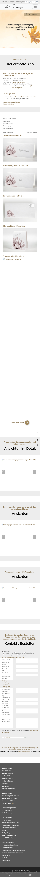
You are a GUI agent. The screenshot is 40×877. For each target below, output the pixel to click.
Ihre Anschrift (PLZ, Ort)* (5, 667)
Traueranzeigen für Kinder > (11, 796)
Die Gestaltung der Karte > (10, 825)
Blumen (19, 82)
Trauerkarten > (6, 771)
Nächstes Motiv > (32, 132)
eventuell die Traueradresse (6, 713)
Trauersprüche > (9, 94)
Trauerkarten (12, 25)
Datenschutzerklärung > (9, 835)
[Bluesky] (37, 1)
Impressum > (6, 860)
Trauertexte (20, 30)
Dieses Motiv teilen (17, 423)
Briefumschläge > (7, 781)
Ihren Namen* (6, 660)
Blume (14, 82)
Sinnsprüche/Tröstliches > (10, 801)
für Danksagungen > (8, 813)
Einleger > (5, 783)
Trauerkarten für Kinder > (10, 798)
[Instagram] (29, 1)
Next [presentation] (34, 472)
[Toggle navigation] (35, 6)
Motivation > (6, 855)
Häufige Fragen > (7, 833)
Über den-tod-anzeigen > (10, 845)
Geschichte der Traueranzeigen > (12, 853)
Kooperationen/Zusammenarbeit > (13, 850)
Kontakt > (5, 858)
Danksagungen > (7, 778)
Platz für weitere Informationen (6, 720)
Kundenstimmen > (8, 847)
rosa (23, 82)
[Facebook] (26, 1)
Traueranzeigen (25, 25)
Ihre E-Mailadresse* (5, 671)
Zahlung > (5, 830)
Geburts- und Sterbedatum (5, 700)
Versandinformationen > (9, 827)
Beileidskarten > (8, 803)
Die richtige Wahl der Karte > (11, 822)
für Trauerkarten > (7, 810)
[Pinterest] (33, 1)
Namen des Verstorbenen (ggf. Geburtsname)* (6, 694)
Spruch (4, 710)
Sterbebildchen (26, 27)
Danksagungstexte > (8, 788)
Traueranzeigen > (7, 773)
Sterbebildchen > (7, 776)
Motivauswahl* (6, 689)
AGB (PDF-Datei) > (7, 838)
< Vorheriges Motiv (8, 132)
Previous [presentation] (3, 472)
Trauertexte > (6, 786)
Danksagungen (12, 27)
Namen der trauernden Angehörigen (5, 705)
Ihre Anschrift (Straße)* (5, 663)
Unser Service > (7, 820)
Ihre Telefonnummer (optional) (6, 676)
